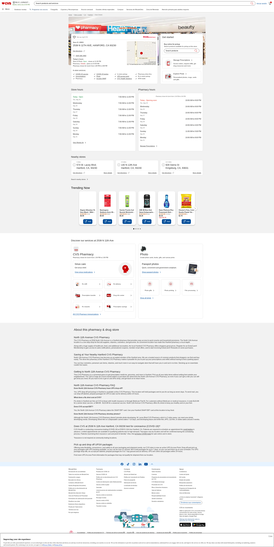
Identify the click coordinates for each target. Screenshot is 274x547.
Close (270, 536)
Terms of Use (58, 545)
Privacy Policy (47, 545)
